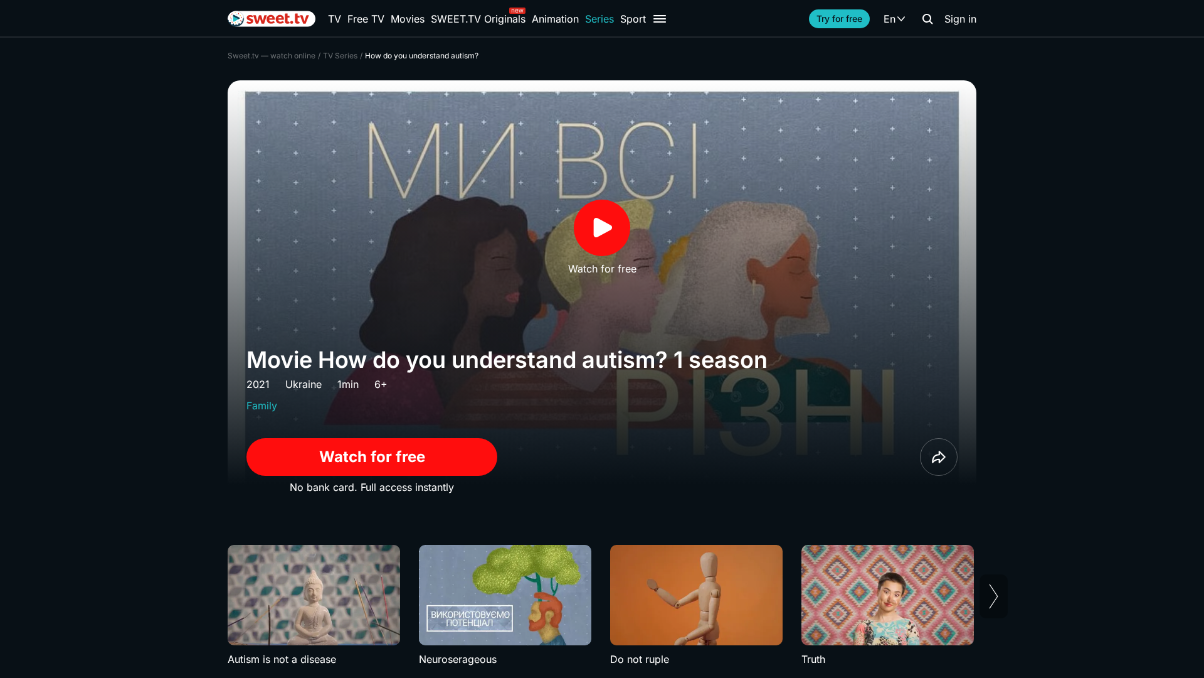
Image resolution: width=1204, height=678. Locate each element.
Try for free (839, 18)
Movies (408, 19)
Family (261, 405)
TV (334, 19)
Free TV (365, 19)
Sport (633, 19)
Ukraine (303, 384)
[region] (602, 606)
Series (599, 19)
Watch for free (372, 457)
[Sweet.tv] (271, 19)
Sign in (960, 19)
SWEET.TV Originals (478, 19)
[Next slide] (994, 596)
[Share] (939, 457)
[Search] (927, 19)
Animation (555, 19)
